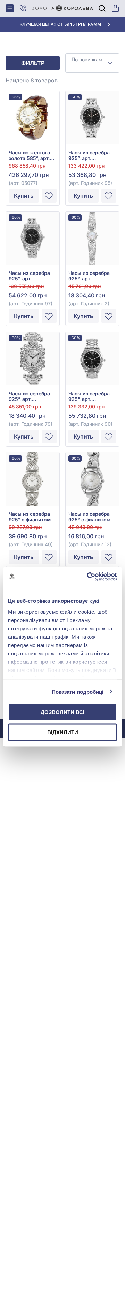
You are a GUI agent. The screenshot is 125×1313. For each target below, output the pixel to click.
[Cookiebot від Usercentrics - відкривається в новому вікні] (88, 576)
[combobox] (92, 63)
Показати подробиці (78, 691)
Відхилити (62, 732)
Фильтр (32, 63)
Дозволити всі (62, 712)
